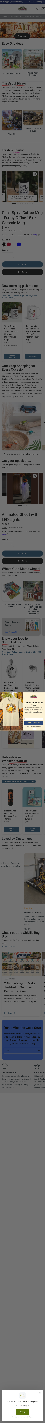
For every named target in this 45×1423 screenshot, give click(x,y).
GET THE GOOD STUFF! (33, 723)
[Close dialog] (44, 693)
